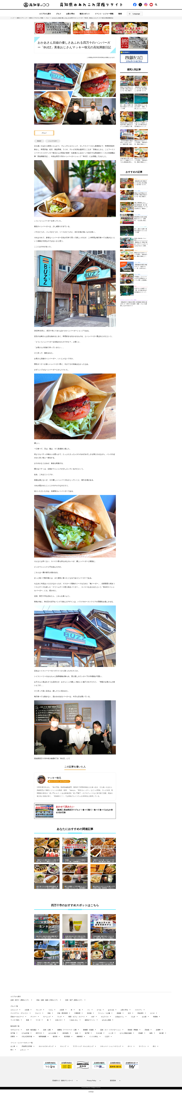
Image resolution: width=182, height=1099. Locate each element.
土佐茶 (63, 1010)
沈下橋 (14, 1033)
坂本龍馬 (67, 1033)
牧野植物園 (44, 1036)
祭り (13, 1050)
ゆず (94, 1016)
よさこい (24, 1050)
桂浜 (78, 1033)
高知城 (148, 1030)
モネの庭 (100, 1033)
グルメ (58, 14)
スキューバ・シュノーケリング (111, 1046)
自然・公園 (48, 1030)
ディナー (35, 1016)
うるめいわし (75, 1020)
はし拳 (14, 1046)
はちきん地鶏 (107, 1020)
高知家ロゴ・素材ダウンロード (65, 1080)
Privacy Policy (94, 1080)
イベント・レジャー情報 (104, 14)
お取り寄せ (70, 14)
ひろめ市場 (26, 1033)
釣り (155, 1046)
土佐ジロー (60, 1020)
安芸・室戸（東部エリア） (75, 1000)
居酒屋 (120, 1013)
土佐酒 (28, 1010)
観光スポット (85, 14)
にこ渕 (112, 1033)
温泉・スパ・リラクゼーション (111, 1030)
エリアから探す (45, 14)
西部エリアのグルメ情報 (36, 18)
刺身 (28, 1020)
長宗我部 (68, 1036)
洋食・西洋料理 (63, 1013)
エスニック (15, 1010)
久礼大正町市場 (28, 1036)
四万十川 (40, 1033)
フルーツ (39, 1013)
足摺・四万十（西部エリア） (21, 1000)
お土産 (145, 1016)
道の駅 (162, 1033)
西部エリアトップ (22, 18)
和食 (50, 1013)
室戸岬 (88, 1033)
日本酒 (90, 1013)
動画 (120, 14)
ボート (131, 1046)
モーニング (48, 1016)
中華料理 (78, 1013)
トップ (12, 18)
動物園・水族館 (89, 1030)
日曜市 (14, 1036)
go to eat (112, 1010)
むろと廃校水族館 (127, 1033)
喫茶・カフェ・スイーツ (77, 1016)
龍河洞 (56, 1036)
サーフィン (144, 1046)
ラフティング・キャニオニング (84, 1046)
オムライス (106, 1016)
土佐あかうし (120, 1016)
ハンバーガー (52, 141)
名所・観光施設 (32, 1030)
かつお (100, 1010)
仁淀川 (108, 1036)
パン (90, 1010)
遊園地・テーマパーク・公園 (68, 1030)
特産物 (156, 1016)
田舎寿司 (142, 1013)
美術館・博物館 (134, 1030)
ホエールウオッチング (47, 1046)
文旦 (130, 1013)
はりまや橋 (53, 1033)
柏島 (152, 1033)
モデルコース (16, 1030)
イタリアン (140, 1010)
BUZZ (39, 141)
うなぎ (134, 1016)
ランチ (60, 1016)
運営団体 (115, 1080)
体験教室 (81, 1036)
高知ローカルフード (18, 1016)
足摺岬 (159, 1030)
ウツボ (39, 1020)
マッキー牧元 (16, 1020)
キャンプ (64, 1046)
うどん (51, 1010)
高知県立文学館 (28, 1046)
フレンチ (40, 1010)
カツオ (153, 1013)
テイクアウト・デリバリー (21, 1013)
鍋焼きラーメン (91, 1020)
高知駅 (141, 1033)
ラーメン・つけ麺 (105, 1013)
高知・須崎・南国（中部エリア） (48, 1000)
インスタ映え (95, 1036)
